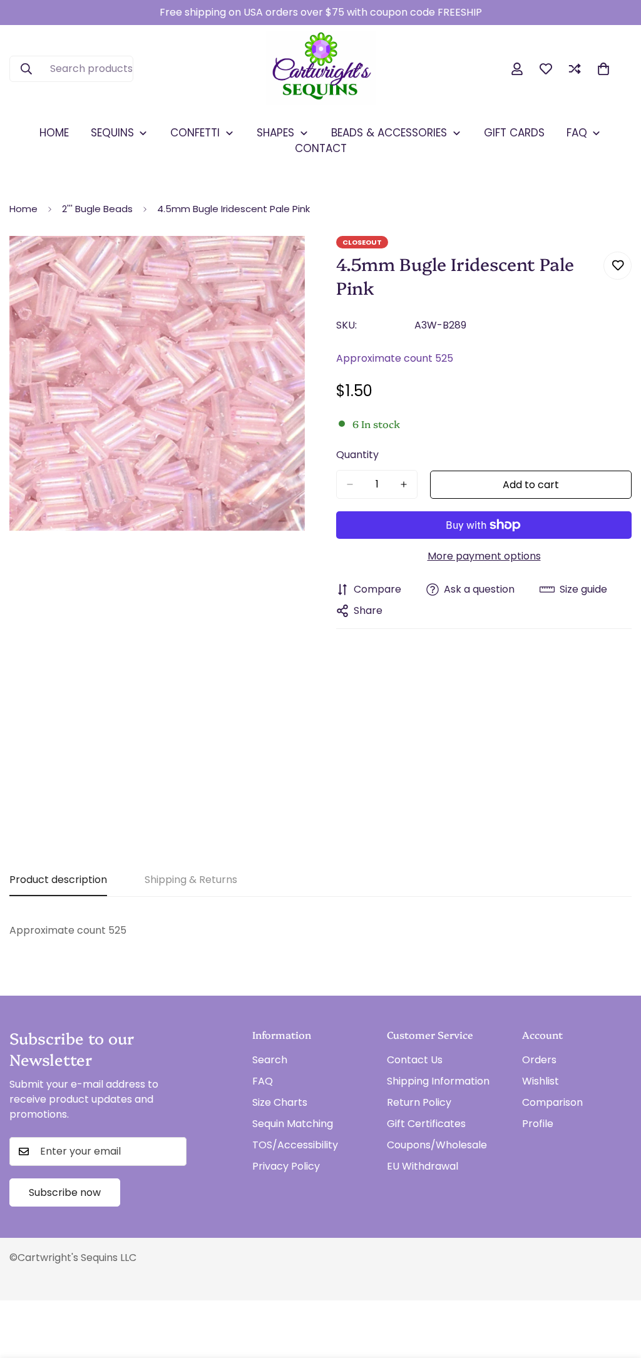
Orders (539, 1060)
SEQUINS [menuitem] (112, 132)
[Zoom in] (294, 262)
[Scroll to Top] (616, 1289)
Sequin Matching (292, 1123)
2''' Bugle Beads (97, 208)
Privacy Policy (286, 1166)
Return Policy (419, 1102)
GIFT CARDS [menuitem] (514, 132)
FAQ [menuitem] (577, 132)
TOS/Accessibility (295, 1145)
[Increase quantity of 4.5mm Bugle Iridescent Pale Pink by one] (404, 484)
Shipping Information (438, 1081)
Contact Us (415, 1060)
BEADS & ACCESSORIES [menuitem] (389, 132)
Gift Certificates (426, 1123)
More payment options (484, 556)
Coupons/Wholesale (437, 1145)
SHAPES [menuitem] (275, 132)
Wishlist (540, 1081)
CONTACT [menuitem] (321, 148)
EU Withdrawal (422, 1166)
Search (269, 1060)
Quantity (357, 454)
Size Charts (279, 1102)
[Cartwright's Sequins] (321, 69)
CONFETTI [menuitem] (195, 132)
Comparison (552, 1102)
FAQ (262, 1081)
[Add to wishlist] (617, 266)
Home (23, 208)
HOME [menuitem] (54, 132)
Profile (537, 1123)
